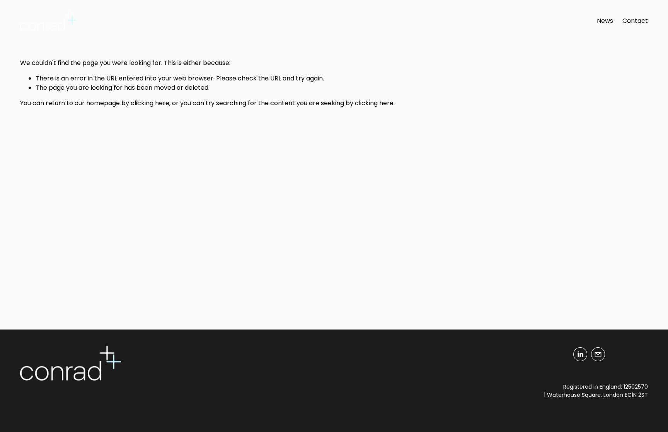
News (605, 20)
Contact (635, 20)
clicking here (150, 103)
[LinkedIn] (580, 354)
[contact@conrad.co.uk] (598, 354)
